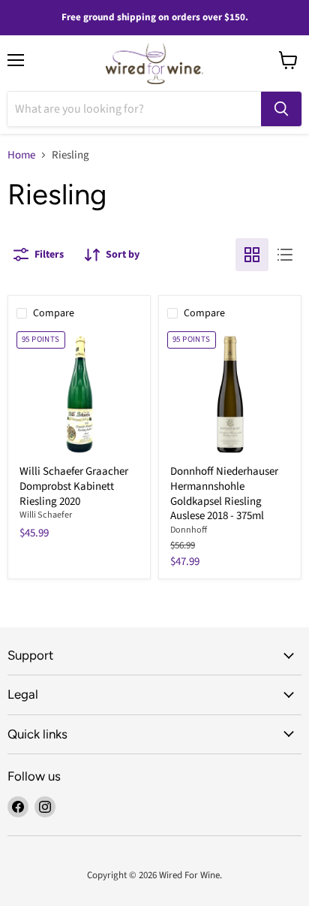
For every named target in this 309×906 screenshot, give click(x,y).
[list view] (285, 254)
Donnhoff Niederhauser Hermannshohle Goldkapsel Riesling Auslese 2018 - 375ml (224, 494)
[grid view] (252, 254)
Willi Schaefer (46, 515)
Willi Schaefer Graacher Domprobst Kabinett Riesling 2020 (74, 486)
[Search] (281, 109)
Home (21, 155)
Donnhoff (188, 530)
